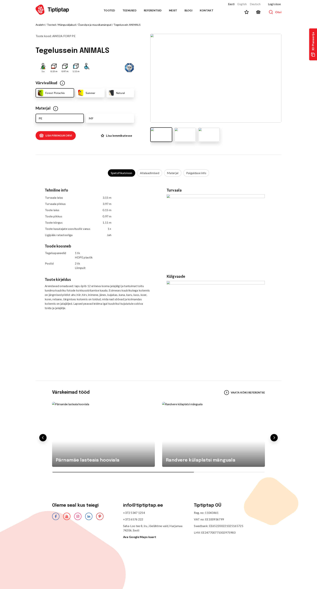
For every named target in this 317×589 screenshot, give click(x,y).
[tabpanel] (158, 275)
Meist (173, 10)
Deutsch (255, 4)
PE (40, 118)
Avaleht (40, 24)
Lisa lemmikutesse (119, 135)
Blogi (188, 10)
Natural (120, 92)
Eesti (231, 4)
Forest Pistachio (55, 92)
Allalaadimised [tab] (149, 173)
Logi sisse (274, 4)
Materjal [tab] (172, 173)
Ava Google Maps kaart (139, 537)
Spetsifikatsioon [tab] (121, 173)
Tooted (109, 10)
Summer (90, 92)
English (242, 4)
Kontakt (206, 10)
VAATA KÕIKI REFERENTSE (248, 392)
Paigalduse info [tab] (196, 173)
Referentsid (153, 10)
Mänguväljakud (67, 24)
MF (91, 118)
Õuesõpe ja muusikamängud (95, 24)
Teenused (129, 10)
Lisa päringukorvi (58, 135)
